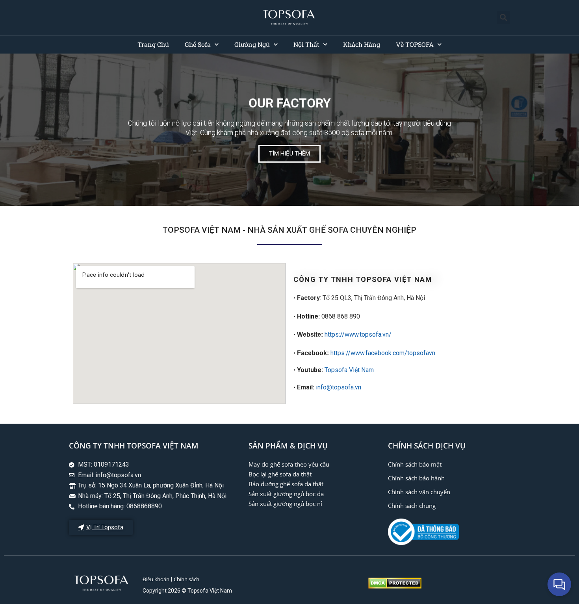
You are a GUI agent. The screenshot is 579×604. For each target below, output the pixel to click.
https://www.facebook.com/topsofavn (382, 353)
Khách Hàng (361, 44)
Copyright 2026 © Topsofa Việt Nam (187, 590)
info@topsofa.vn (338, 387)
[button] (503, 17)
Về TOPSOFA (415, 44)
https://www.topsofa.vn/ (358, 334)
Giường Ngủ (252, 44)
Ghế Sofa (198, 44)
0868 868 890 (326, 316)
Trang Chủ (153, 44)
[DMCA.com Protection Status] (394, 586)
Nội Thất (306, 44)
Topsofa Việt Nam (349, 370)
